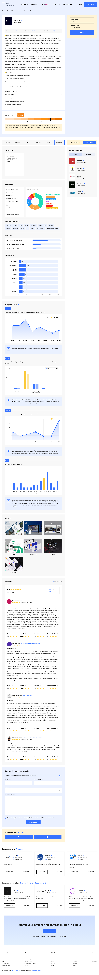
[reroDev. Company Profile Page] (72, 192)
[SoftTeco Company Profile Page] (40, 857)
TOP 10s (44, 4)
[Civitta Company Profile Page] (40, 891)
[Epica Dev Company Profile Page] (72, 891)
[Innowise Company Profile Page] (72, 161)
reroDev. (80, 191)
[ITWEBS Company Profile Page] (72, 857)
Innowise (80, 160)
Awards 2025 (56, 4)
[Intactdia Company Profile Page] (72, 169)
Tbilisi (15, 22)
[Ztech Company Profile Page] (7, 891)
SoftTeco (48, 855)
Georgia (19, 22)
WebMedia (81, 184)
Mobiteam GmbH (36, 970)
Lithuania (53, 892)
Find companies (67, 4)
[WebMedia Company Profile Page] (72, 184)
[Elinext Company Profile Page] (72, 177)
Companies (23, 4)
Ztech (15, 890)
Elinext (79, 176)
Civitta (48, 890)
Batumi (79, 162)
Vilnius (48, 892)
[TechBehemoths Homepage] (8, 4)
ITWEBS (81, 855)
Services (33, 4)
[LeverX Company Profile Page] (7, 857)
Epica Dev (81, 890)
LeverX (15, 855)
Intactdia (80, 168)
